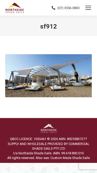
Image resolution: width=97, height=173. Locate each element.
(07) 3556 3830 (68, 8)
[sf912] (48, 75)
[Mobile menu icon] (88, 7)
